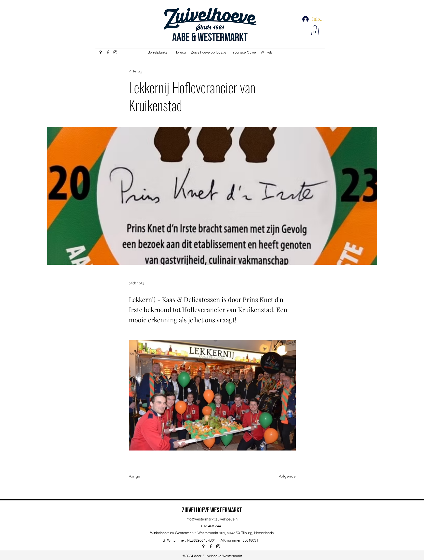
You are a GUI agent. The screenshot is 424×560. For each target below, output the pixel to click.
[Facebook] (108, 52)
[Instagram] (115, 52)
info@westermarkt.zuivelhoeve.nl (212, 519)
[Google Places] (100, 52)
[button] (315, 30)
